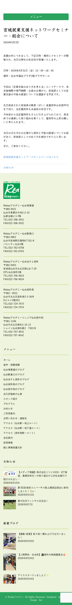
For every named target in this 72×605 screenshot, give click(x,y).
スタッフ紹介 (10, 399)
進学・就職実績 (11, 365)
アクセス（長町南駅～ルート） (19, 433)
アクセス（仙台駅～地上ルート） (21, 423)
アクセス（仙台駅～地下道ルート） (22, 428)
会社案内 (8, 438)
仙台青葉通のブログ (13, 370)
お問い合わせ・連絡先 (15, 418)
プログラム (9, 404)
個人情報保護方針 (12, 447)
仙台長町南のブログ (13, 384)
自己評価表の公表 (12, 394)
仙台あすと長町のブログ (16, 379)
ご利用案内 (9, 413)
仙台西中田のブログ (13, 389)
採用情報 (8, 443)
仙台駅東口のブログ (13, 374)
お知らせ (8, 167)
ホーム (6, 360)
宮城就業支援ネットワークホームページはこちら (31, 157)
